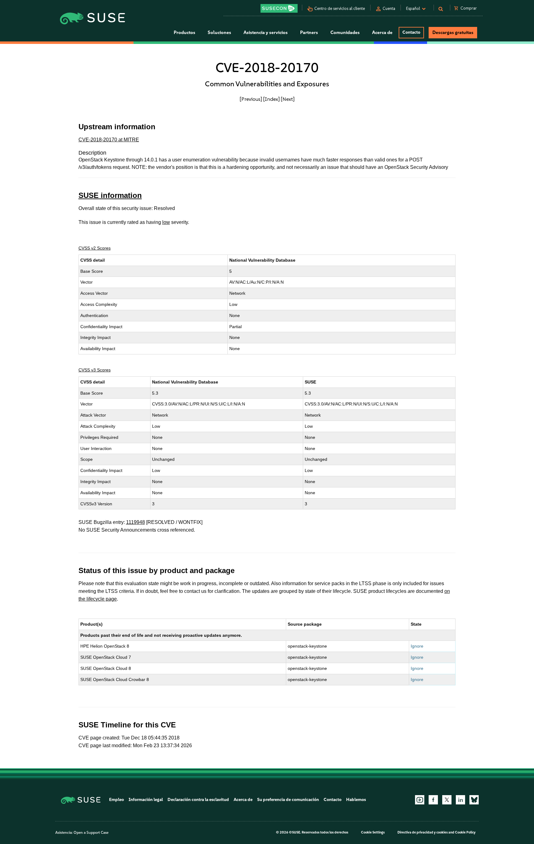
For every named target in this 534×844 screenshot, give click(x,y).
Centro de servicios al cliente (339, 8)
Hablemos (356, 799)
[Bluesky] (474, 799)
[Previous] (251, 99)
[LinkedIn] (460, 799)
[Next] (288, 99)
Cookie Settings (373, 832)
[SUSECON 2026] (279, 8)
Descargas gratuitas (452, 32)
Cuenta (389, 8)
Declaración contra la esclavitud (198, 799)
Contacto (411, 32)
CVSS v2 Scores (94, 248)
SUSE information (110, 195)
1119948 (135, 522)
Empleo (116, 799)
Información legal (146, 799)
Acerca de (243, 799)
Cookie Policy (465, 832)
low (166, 222)
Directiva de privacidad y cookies (422, 832)
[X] (446, 799)
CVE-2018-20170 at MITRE (108, 139)
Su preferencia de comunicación (288, 799)
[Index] (271, 99)
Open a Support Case (91, 832)
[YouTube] (419, 799)
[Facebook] (433, 799)
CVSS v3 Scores (94, 369)
